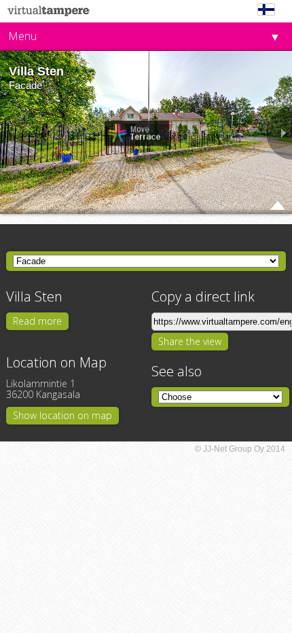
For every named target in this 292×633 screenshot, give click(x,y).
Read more (37, 320)
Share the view (189, 341)
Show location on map (62, 415)
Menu (22, 36)
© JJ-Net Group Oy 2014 (240, 449)
